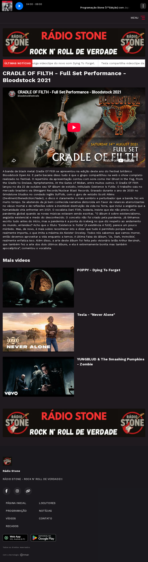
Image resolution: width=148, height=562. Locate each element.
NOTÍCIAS (45, 510)
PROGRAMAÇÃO (16, 510)
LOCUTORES (47, 503)
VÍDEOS (11, 518)
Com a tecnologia (11, 555)
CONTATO (45, 518)
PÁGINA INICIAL (16, 503)
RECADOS (12, 526)
